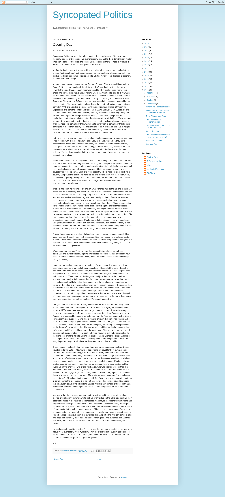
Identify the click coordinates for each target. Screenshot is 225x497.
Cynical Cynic (152, 157)
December (151, 93)
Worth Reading (152, 131)
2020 (146, 58)
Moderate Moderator (155, 169)
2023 (146, 47)
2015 (146, 75)
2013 (146, 83)
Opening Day (151, 144)
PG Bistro (151, 173)
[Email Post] (92, 451)
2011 (146, 90)
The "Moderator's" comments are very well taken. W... (158, 136)
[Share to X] (103, 450)
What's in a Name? (154, 141)
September (151, 104)
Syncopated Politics (93, 15)
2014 (146, 79)
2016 (146, 72)
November (151, 97)
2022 (146, 51)
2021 (146, 54)
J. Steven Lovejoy (154, 161)
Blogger (123, 477)
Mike (149, 165)
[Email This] (97, 450)
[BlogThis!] (100, 450)
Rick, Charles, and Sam (156, 116)
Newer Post (58, 459)
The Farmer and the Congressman (154, 121)
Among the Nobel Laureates (158, 107)
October (150, 100)
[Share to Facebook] (106, 450)
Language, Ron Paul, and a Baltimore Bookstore (157, 111)
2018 (146, 65)
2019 (146, 61)
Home (98, 459)
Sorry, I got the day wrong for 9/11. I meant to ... (158, 126)
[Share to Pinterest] (109, 450)
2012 (146, 86)
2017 (146, 68)
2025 (146, 43)
